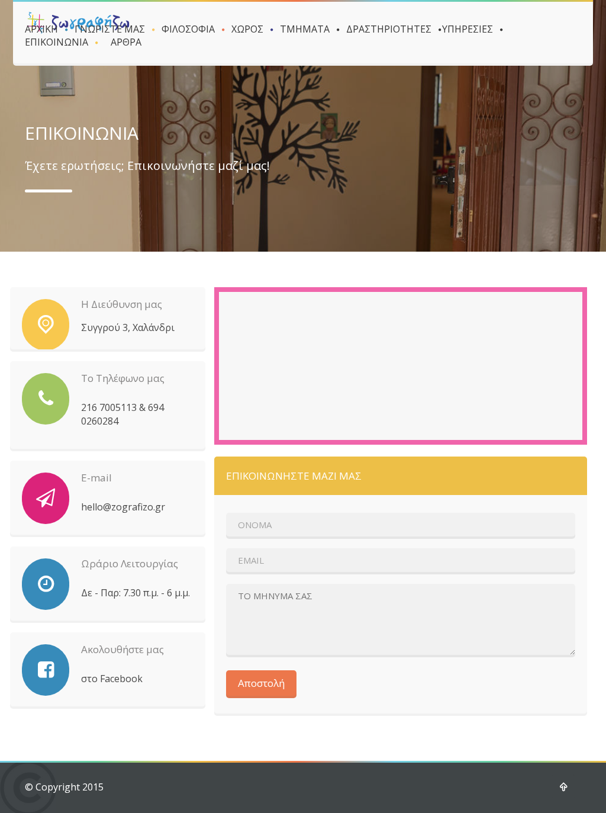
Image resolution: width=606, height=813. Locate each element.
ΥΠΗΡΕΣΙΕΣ (467, 29)
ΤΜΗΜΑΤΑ (305, 29)
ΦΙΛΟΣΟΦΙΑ (188, 29)
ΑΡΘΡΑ (126, 42)
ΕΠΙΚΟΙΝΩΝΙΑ (56, 42)
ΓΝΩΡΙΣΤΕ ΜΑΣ (110, 29)
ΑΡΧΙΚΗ (41, 29)
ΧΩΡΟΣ (247, 29)
